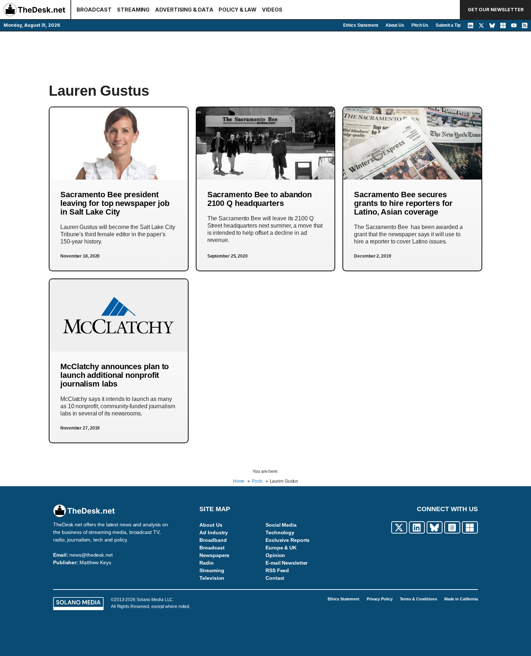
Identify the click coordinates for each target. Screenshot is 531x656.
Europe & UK (281, 548)
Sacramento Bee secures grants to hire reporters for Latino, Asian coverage (403, 203)
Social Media (281, 525)
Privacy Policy (380, 599)
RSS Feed (277, 570)
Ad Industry (213, 532)
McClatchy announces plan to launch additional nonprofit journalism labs (114, 375)
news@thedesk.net (90, 555)
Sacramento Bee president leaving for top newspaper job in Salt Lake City (114, 203)
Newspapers (214, 555)
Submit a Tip (448, 25)
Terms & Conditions (418, 599)
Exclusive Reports (288, 540)
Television (211, 578)
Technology (280, 532)
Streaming (211, 570)
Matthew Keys (95, 562)
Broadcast (211, 548)
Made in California (461, 599)
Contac (274, 578)
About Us (394, 25)
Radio (206, 563)
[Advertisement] (265, 56)
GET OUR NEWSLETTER (496, 9)
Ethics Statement (360, 25)
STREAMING (133, 10)
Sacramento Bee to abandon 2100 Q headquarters (259, 199)
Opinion (275, 555)
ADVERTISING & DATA (184, 10)
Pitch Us (419, 25)
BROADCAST (94, 10)
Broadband (212, 540)
